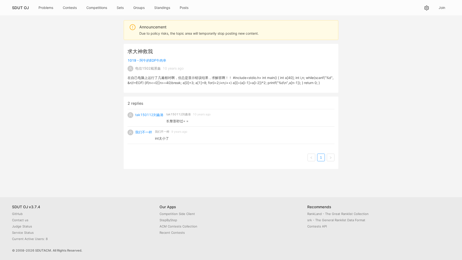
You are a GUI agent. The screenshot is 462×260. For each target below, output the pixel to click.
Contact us (20, 220)
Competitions (96, 8)
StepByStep (168, 220)
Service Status (23, 232)
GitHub (17, 214)
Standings (162, 8)
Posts (184, 8)
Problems (45, 8)
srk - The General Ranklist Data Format (336, 220)
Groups (139, 8)
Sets (120, 8)
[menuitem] (46, 7)
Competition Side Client (177, 214)
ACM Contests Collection (178, 226)
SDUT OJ (20, 7)
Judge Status (22, 226)
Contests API (317, 226)
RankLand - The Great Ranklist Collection (338, 214)
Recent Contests (172, 232)
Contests (70, 8)
